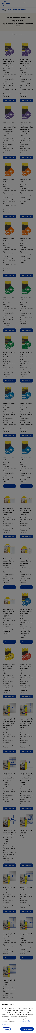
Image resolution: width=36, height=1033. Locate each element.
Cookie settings (6, 1024)
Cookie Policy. (26, 1021)
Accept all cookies (27, 1029)
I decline (6, 1029)
